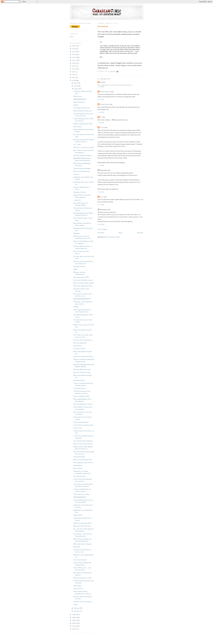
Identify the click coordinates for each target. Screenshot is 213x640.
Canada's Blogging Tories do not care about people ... (83, 501)
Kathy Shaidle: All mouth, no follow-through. (82, 224)
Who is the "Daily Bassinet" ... (82, 171)
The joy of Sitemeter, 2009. (81, 396)
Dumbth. (76, 105)
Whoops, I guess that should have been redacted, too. (83, 262)
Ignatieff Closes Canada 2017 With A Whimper (82, 196)
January (76, 611)
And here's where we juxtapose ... (83, 155)
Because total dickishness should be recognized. (83, 242)
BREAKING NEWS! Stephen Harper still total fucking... (82, 159)
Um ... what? (77, 144)
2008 (74, 617)
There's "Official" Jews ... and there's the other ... (82, 569)
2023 (74, 54)
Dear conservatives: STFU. (81, 277)
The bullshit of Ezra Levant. (81, 108)
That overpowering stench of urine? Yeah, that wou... (82, 311)
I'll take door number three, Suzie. (83, 356)
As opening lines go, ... (80, 388)
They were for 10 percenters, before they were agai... (83, 453)
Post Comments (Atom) (113, 237)
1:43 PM (101, 123)
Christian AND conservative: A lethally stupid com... (82, 247)
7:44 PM (101, 192)
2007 (74, 620)
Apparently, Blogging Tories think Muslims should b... (83, 365)
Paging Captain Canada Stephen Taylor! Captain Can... (83, 448)
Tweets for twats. (78, 589)
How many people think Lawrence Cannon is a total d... (83, 141)
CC (101, 117)
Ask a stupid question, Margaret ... (83, 441)
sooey (101, 197)
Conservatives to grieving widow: (83, 425)
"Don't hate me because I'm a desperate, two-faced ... (81, 392)
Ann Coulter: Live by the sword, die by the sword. (83, 336)
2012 (74, 78)
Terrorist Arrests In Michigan (82, 168)
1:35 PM (101, 87)
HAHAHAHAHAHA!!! (80, 99)
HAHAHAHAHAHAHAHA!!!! (82, 299)
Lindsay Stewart (104, 104)
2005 (74, 626)
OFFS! (75, 269)
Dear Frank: (76, 547)
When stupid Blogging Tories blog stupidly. (82, 400)
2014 (74, 75)
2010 (74, 80)
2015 (74, 72)
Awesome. (76, 174)
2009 (74, 614)
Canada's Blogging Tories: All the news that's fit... (83, 120)
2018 (74, 69)
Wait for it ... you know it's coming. (83, 147)
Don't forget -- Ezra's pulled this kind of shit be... (82, 303)
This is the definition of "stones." (83, 404)
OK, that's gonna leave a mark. (82, 578)
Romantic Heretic (105, 92)
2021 (74, 60)
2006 (74, 623)
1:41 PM (101, 99)
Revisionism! (77, 346)
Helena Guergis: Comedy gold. (82, 111)
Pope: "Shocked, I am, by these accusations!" (82, 413)
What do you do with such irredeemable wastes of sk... (82, 237)
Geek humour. (77, 127)
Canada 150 (77, 200)
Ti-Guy (102, 127)
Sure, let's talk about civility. (82, 372)
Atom (71, 36)
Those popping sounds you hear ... (83, 462)
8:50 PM (101, 224)
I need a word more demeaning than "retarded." (82, 480)
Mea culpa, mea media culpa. (82, 526)
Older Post (140, 233)
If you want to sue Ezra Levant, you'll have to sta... (82, 295)
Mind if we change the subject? (82, 523)
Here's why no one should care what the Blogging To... (82, 540)
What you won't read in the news (83, 444)
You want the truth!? (79, 266)
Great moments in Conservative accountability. (82, 408)
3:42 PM (101, 165)
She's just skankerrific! (80, 343)
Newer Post (101, 233)
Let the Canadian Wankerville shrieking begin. (82, 564)
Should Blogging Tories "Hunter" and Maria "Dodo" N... (83, 214)
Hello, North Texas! (79, 102)
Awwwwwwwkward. (79, 457)
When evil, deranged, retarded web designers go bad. (83, 360)
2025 (74, 49)
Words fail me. (77, 96)
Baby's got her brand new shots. (82, 460)
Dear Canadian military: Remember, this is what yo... (82, 592)
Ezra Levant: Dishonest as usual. (83, 280)
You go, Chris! (77, 428)
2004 (74, 629)
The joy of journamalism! (81, 422)
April (75, 86)
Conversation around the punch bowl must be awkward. (82, 485)
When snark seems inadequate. (82, 544)
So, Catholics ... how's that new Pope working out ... (82, 535)
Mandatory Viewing (79, 192)
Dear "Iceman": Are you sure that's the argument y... (83, 151)
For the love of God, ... (80, 349)
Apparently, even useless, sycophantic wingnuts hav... (82, 472)
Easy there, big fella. (79, 476)
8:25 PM (101, 205)
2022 (74, 57)
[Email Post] (117, 71)
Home (120, 233)
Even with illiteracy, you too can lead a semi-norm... (83, 115)
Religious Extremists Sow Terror (83, 124)
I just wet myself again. (80, 560)
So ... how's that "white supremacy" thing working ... (83, 530)
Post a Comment (102, 229)
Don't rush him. (78, 468)
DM (101, 82)
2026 (74, 46)
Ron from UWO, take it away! (82, 369)
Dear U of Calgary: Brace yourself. (83, 283)
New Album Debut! (79, 380)
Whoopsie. (76, 233)
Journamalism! (77, 465)
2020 (74, 63)
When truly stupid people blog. (82, 286)
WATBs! (75, 307)
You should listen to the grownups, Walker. (80, 204)
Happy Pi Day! (77, 515)
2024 (74, 52)
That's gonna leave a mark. (81, 494)
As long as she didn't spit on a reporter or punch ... (82, 490)
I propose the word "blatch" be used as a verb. (82, 551)
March (76, 89)
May (75, 83)
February (77, 608)
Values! (75, 604)
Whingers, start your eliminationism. (79, 273)
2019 (74, 66)
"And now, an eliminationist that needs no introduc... (83, 384)
